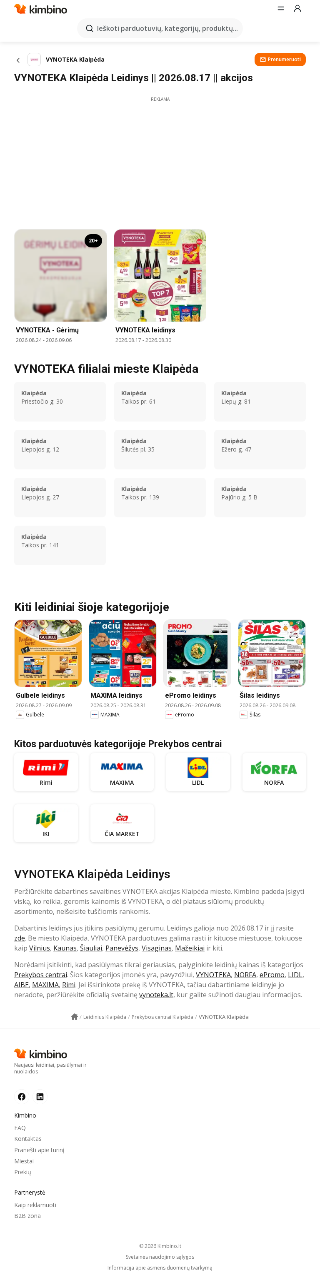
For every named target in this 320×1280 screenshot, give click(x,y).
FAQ (20, 1128)
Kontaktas (28, 1139)
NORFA (245, 974)
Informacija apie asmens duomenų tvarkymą (160, 1268)
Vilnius (39, 948)
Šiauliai (91, 948)
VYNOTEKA (213, 974)
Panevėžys (121, 948)
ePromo (272, 974)
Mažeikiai (190, 948)
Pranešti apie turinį (39, 1150)
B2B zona (27, 1216)
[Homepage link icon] (74, 1016)
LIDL (295, 974)
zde (19, 938)
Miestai (24, 1161)
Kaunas (65, 948)
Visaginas (157, 948)
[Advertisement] (160, 160)
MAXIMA (45, 984)
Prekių (22, 1172)
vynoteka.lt (156, 994)
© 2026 (160, 1246)
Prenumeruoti (284, 59)
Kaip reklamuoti (35, 1205)
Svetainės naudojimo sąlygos (160, 1257)
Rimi (68, 984)
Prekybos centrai (40, 974)
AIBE (21, 984)
